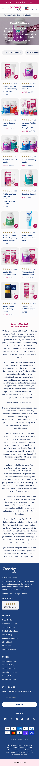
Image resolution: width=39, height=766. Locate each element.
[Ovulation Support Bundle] (10, 144)
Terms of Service (8, 668)
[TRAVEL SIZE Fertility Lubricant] (29, 291)
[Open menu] (3, 9)
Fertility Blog (7, 635)
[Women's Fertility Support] (29, 71)
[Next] (37, 2)
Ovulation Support (29, 194)
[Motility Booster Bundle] (10, 107)
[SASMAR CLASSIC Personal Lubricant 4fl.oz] (29, 220)
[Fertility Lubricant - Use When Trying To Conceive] (10, 71)
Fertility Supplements (13, 52)
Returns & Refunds (9, 679)
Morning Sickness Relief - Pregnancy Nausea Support (10, 237)
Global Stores (7, 646)
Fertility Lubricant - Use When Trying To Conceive (10, 88)
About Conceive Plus (10, 638)
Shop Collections (8, 627)
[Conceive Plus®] (14, 8)
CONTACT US (7, 598)
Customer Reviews (9, 649)
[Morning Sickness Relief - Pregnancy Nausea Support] (10, 220)
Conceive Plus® (22, 739)
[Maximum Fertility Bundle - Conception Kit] (29, 107)
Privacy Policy (7, 676)
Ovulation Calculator (10, 631)
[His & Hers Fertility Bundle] (29, 144)
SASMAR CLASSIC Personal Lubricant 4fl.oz (29, 237)
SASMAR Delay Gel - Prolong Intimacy (9, 308)
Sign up (19, 704)
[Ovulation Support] (29, 178)
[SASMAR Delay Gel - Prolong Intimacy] (10, 291)
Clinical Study (7, 642)
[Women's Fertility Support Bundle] (29, 256)
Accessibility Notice (9, 672)
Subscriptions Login (9, 624)
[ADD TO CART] (16, 77)
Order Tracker (7, 620)
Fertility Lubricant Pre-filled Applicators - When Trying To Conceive (9, 199)
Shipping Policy (8, 665)
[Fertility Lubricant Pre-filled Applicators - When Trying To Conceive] (10, 178)
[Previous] (3, 2)
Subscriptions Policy (9, 661)
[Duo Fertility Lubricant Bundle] (10, 256)
